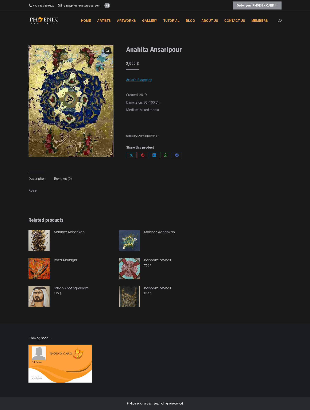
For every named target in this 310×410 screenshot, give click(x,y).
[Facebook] (177, 155)
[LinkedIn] (154, 155)
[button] (107, 50)
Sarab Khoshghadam (71, 288)
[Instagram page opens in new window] (107, 5)
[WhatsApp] (165, 155)
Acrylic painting (147, 135)
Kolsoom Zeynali (157, 260)
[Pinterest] (142, 155)
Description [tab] (37, 179)
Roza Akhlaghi (65, 260)
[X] (131, 155)
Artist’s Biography (139, 80)
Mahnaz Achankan (69, 232)
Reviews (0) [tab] (63, 179)
